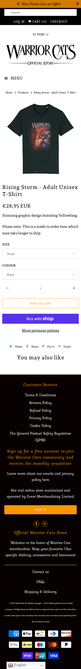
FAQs (40, 581)
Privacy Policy (40, 418)
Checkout (59, 21)
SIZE (6, 244)
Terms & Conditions (40, 395)
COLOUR (9, 265)
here (45, 479)
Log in (19, 21)
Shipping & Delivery (41, 591)
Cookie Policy (40, 425)
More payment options (40, 330)
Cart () (39, 21)
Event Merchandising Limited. (50, 496)
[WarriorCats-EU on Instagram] (44, 524)
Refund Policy (40, 410)
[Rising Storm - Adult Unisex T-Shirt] (40, 138)
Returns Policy (40, 402)
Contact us (40, 571)
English (19, 665)
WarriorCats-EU (21, 603)
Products (23, 92)
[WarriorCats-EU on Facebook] (36, 524)
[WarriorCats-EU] (40, 56)
